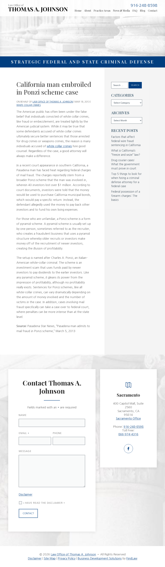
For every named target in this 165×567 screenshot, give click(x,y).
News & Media (121, 10)
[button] (160, 548)
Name (23, 415)
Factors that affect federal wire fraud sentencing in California (126, 140)
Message (25, 451)
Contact (152, 10)
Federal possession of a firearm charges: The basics (125, 195)
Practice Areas (102, 10)
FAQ (134, 10)
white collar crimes (59, 146)
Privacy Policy (66, 558)
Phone (57, 433)
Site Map (50, 558)
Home (78, 10)
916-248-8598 (144, 5)
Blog (142, 10)
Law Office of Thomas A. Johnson (53, 102)
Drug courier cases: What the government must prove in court (125, 164)
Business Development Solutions (100, 558)
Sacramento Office (128, 418)
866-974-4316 (128, 434)
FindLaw (131, 558)
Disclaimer (25, 494)
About (87, 10)
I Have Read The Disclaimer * (44, 503)
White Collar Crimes (28, 105)
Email (24, 433)
